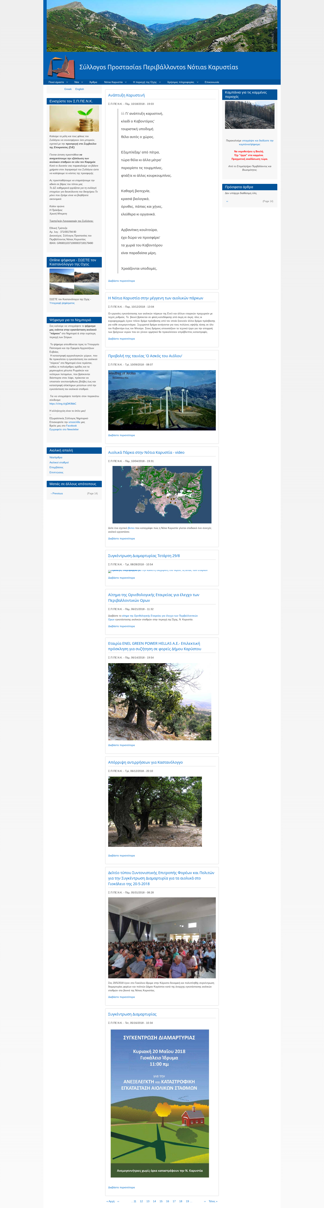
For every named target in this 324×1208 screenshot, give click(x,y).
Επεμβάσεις (56, 467)
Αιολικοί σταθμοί (59, 462)
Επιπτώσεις (56, 472)
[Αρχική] (63, 67)
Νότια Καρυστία (113, 82)
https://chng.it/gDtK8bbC (63, 403)
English (79, 89)
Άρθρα (93, 82)
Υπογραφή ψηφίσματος (62, 303)
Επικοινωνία (212, 82)
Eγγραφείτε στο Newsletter (64, 429)
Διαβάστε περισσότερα (121, 280)
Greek (68, 89)
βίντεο (131, 528)
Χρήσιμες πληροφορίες (180, 82)
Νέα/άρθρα (56, 457)
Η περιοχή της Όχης (145, 82)
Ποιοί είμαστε (56, 82)
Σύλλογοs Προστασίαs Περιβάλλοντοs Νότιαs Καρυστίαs (159, 67)
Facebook (71, 425)
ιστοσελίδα (74, 422)
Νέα (76, 82)
